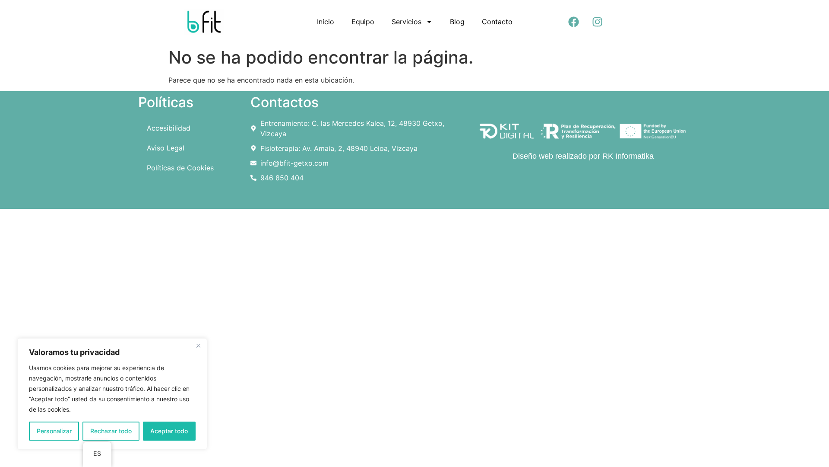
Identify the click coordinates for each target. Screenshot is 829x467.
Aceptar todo (169, 431)
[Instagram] (597, 21)
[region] (112, 394)
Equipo (362, 21)
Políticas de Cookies (180, 167)
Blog (457, 21)
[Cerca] (198, 345)
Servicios (406, 21)
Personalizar (54, 431)
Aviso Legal (165, 148)
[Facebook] (574, 21)
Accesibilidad (168, 128)
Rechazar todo (111, 431)
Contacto (497, 21)
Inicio (325, 21)
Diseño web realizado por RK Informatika (583, 156)
